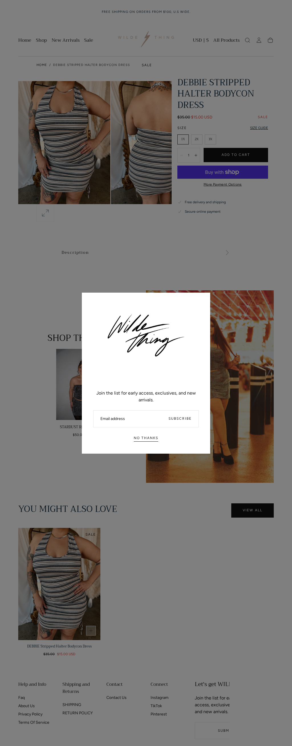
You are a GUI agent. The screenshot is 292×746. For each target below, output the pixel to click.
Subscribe (180, 419)
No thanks (146, 438)
